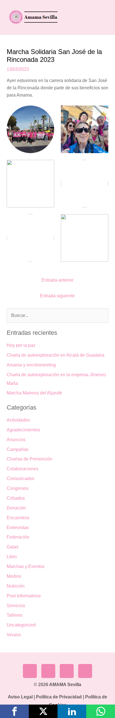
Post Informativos (24, 595)
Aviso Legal (20, 696)
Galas (12, 546)
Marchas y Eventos (25, 566)
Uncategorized (21, 625)
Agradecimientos (23, 429)
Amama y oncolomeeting (31, 364)
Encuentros (18, 517)
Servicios (16, 605)
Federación (18, 537)
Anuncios (16, 439)
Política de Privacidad (59, 696)
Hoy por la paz (21, 345)
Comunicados (20, 478)
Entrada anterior (57, 280)
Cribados (16, 498)
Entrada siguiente (57, 295)
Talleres (14, 615)
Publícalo (43, 711)
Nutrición (16, 586)
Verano (14, 634)
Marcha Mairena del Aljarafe (34, 392)
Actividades (18, 420)
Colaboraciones (22, 468)
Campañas (17, 449)
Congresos (17, 488)
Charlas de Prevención (29, 459)
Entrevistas (18, 527)
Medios (14, 576)
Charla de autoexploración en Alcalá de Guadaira (55, 355)
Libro (12, 556)
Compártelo (14, 711)
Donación (16, 508)
